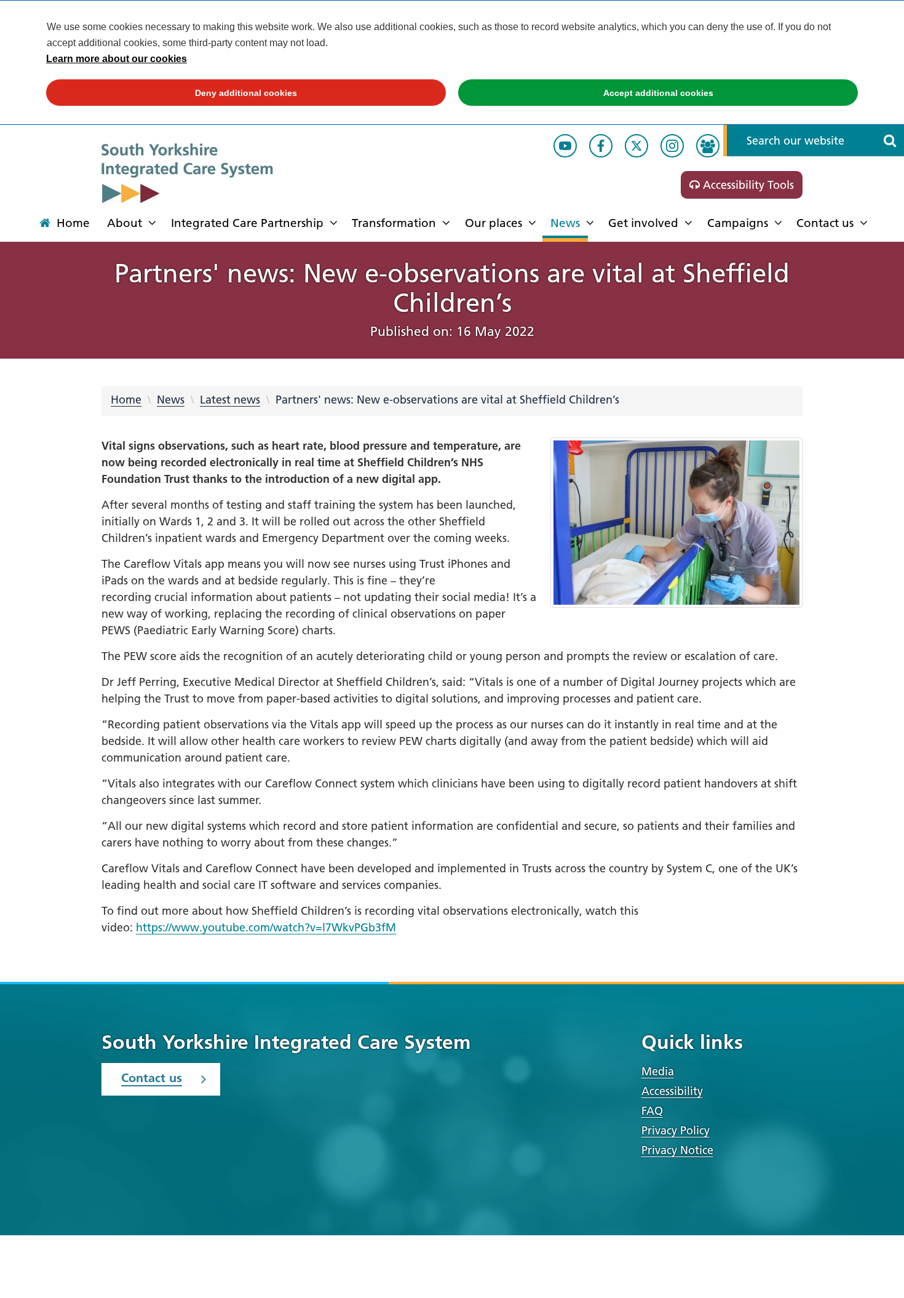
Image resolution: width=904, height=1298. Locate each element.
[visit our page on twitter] (636, 145)
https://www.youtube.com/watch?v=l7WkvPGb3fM (266, 927)
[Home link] (215, 173)
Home (126, 399)
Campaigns (737, 223)
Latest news (230, 399)
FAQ (652, 1111)
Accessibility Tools (747, 185)
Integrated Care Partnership (247, 223)
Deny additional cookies (171, 93)
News (565, 223)
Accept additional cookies (585, 93)
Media (657, 1071)
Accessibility (672, 1091)
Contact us (825, 223)
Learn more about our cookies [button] (116, 59)
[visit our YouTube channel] (565, 145)
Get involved (643, 223)
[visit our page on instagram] (672, 145)
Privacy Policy (675, 1130)
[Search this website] (890, 140)
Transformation (394, 223)
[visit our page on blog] (708, 145)
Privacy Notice (677, 1150)
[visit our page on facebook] (601, 145)
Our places (493, 223)
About (124, 223)
